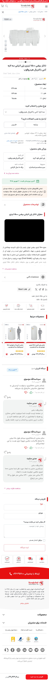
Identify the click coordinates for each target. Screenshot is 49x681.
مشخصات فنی (33, 277)
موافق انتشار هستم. (35, 540)
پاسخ (8, 397)
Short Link (23, 289)
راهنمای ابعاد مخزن (10, 133)
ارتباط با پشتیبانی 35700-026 (26, 573)
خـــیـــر (14, 124)
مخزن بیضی (32, 11)
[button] (45, 36)
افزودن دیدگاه (12, 370)
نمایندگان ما (39, 630)
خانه (46, 11)
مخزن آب (40, 11)
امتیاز (41, 79)
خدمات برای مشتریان (37, 622)
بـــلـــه (36, 124)
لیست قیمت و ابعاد (26, 630)
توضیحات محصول (31, 204)
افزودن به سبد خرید (36, 677)
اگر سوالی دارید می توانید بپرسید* (34, 522)
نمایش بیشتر (24, 603)
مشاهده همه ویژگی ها (12, 173)
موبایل (40, 513)
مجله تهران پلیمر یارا (11, 630)
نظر (33, 79)
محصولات (42, 614)
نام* (41, 504)
